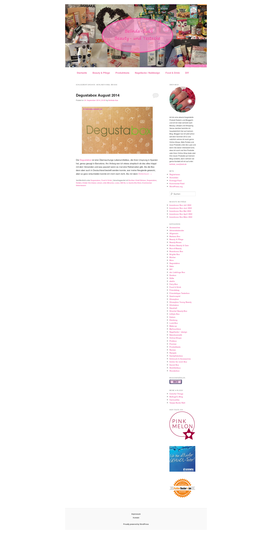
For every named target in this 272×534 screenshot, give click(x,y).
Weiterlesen (145, 173)
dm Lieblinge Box (177, 272)
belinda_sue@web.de (178, 164)
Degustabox (95, 180)
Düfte (171, 278)
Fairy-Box (173, 284)
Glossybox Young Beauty (180, 302)
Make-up (173, 326)
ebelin (172, 281)
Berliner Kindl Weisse (137, 180)
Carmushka (174, 399)
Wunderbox (174, 370)
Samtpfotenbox (176, 355)
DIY (187, 72)
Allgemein (173, 233)
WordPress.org (176, 186)
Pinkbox (173, 341)
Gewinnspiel (174, 296)
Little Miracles (108, 183)
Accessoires (174, 227)
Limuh (99, 183)
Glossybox (174, 299)
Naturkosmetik (175, 335)
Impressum (136, 514)
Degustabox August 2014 (97, 95)
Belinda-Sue (113, 100)
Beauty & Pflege (101, 72)
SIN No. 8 (124, 183)
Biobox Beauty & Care (179, 245)
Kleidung (173, 320)
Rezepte (172, 352)
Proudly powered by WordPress (136, 524)
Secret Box (174, 364)
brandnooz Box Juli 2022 (180, 205)
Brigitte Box (174, 254)
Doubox (172, 275)
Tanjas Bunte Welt (177, 402)
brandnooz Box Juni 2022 (180, 208)
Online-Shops (175, 337)
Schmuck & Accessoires (180, 358)
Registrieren (174, 174)
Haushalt (173, 308)
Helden (79, 183)
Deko (171, 266)
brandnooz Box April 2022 (180, 214)
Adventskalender (176, 230)
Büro (171, 260)
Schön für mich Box (178, 361)
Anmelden (173, 177)
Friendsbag (174, 290)
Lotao (117, 183)
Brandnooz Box (176, 251)
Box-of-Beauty (175, 248)
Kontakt (136, 517)
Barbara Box (174, 236)
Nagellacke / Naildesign (147, 72)
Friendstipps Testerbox (179, 293)
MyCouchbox (175, 329)
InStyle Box (174, 314)
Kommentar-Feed (176, 183)
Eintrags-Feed (175, 180)
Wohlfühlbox (175, 367)
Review (172, 350)
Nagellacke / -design (178, 332)
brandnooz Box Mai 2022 (180, 211)
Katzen (172, 317)
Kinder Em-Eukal (89, 183)
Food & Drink (172, 72)
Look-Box (173, 323)
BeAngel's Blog (176, 396)
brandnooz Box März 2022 (180, 217)
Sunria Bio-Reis (134, 183)
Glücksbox (174, 305)
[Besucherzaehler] (175, 383)
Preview (172, 344)
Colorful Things (176, 393)
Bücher (172, 257)
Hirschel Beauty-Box (178, 311)
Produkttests (122, 72)
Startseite (82, 72)
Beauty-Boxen (175, 242)
